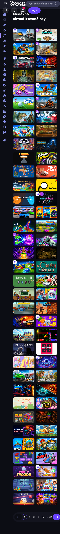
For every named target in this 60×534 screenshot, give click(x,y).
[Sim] (4, 106)
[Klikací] (4, 90)
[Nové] (4, 24)
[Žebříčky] (4, 51)
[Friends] (5, 10)
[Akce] (4, 58)
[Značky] (4, 140)
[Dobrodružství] (4, 74)
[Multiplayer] (4, 45)
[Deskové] (4, 69)
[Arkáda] (4, 64)
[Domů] (4, 14)
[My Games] (14, 10)
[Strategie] (4, 121)
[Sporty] (4, 116)
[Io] (4, 79)
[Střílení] (4, 127)
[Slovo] (4, 111)
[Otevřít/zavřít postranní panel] (5, 3)
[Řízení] (4, 100)
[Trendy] (4, 30)
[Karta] (4, 85)
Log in (34, 10)
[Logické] (4, 95)
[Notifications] (23, 10)
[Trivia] (4, 132)
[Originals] (4, 40)
